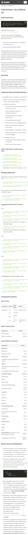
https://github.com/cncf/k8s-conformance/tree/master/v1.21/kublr (12, 159)
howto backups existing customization (12, 515)
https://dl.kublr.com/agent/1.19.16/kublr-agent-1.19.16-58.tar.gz (15, 284)
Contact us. (21, 532)
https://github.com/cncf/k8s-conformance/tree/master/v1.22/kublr (12, 155)
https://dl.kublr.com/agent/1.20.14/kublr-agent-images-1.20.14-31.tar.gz (15, 271)
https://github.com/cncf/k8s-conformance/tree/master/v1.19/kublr (12, 165)
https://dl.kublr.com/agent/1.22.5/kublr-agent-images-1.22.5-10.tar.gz (14, 227)
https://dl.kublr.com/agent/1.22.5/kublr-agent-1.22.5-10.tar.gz (14, 216)
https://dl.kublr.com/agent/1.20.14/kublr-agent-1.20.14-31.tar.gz (15, 264)
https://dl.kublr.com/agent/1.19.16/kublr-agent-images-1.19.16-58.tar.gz (15, 291)
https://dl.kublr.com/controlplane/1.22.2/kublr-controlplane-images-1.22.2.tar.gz (14, 199)
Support (22, 2)
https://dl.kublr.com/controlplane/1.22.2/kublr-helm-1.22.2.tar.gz (14, 196)
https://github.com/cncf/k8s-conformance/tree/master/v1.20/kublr (12, 162)
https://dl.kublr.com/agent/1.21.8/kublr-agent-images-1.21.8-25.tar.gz (14, 251)
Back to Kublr (19, 2)
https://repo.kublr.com (9, 178)
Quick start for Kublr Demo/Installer (10, 32)
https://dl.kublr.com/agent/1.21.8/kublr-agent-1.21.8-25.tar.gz (14, 244)
